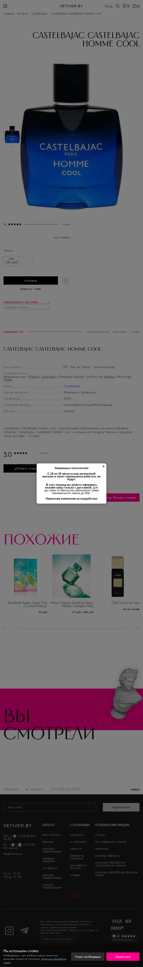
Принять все (123, 956)
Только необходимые (88, 956)
